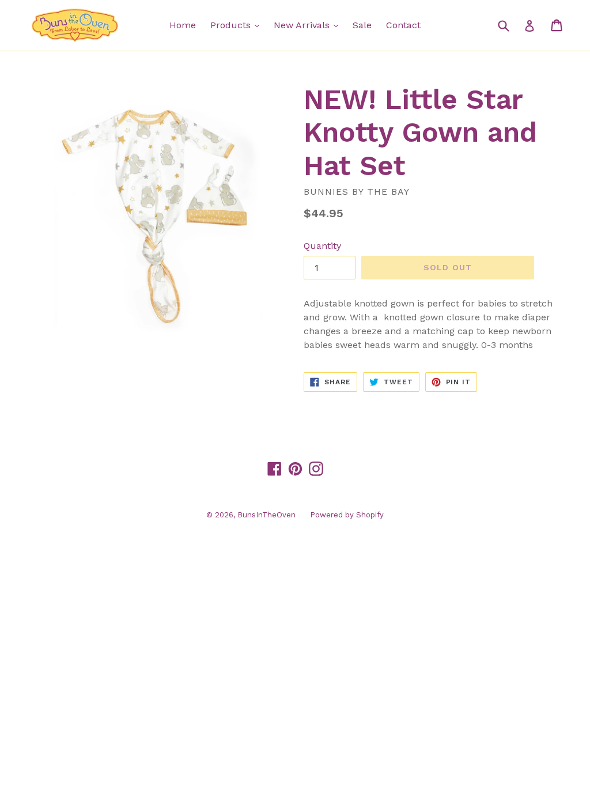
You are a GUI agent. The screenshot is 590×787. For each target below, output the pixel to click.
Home (182, 25)
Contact (403, 25)
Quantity (322, 245)
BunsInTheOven (266, 514)
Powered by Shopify (347, 514)
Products (237, 25)
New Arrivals (309, 25)
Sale (362, 25)
